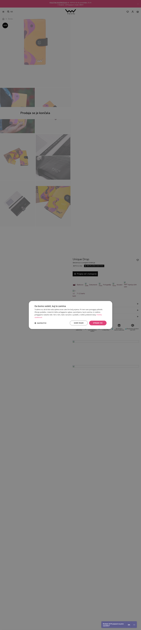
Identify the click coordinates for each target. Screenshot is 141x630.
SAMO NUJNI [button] (79, 323)
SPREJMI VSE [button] (97, 323)
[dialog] (70, 315)
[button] (40, 323)
